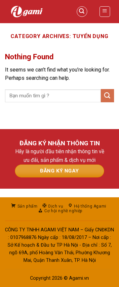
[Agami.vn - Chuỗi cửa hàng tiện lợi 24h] (34, 11)
